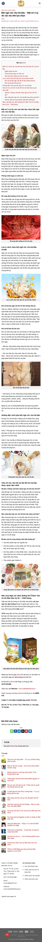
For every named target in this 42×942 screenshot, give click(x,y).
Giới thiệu (14, 935)
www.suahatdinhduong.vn (27, 689)
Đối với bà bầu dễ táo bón (13, 83)
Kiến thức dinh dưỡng (8, 10)
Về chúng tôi (21, 936)
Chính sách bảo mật (31, 879)
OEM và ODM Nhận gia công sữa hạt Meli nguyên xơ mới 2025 (21, 850)
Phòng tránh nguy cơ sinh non (14, 73)
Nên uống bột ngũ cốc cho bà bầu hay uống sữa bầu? (22, 97)
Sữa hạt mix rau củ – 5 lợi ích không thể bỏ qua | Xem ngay (23, 837)
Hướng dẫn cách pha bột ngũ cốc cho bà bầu (17, 85)
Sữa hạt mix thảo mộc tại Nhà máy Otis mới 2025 (22, 843)
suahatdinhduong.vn (32, 21)
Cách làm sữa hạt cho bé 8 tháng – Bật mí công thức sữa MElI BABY (23, 805)
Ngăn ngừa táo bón (11, 71)
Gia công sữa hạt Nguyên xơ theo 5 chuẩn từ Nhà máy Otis (23, 818)
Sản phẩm (21, 935)
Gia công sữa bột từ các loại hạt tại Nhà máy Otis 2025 (24, 811)
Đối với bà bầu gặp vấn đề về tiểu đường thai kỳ (20, 81)
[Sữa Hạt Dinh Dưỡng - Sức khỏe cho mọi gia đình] (21, 3)
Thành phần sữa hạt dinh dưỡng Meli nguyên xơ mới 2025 (23, 779)
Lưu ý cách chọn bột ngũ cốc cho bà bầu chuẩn (18, 78)
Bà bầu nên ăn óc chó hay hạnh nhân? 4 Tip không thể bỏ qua (21, 773)
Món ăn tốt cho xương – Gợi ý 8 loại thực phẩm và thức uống (23, 767)
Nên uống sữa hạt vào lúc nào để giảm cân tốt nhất (22, 799)
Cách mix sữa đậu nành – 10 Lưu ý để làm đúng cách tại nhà (23, 760)
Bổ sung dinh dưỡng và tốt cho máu (16, 76)
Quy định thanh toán (31, 866)
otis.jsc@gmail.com (10, 883)
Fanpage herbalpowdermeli (14, 693)
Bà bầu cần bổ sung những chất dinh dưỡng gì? (20, 100)
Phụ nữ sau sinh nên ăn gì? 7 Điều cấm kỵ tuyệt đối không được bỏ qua (23, 786)
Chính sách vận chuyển (32, 876)
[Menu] (3, 3)
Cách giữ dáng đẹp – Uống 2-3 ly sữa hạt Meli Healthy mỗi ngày (23, 824)
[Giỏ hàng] (40, 3)
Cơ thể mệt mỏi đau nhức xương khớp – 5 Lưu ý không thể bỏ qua (23, 792)
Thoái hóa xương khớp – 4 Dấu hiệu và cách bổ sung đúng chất (23, 831)
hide (24, 62)
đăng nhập (13, 746)
